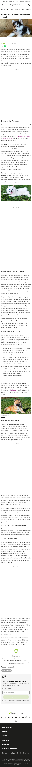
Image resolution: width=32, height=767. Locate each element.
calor (15, 513)
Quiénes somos (7, 727)
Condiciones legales (15, 700)
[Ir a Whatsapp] (26, 717)
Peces (16, 9)
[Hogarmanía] (15, 5)
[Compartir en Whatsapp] (5, 46)
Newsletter (5, 740)
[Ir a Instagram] (9, 717)
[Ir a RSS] (16, 721)
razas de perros (6, 670)
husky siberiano (8, 138)
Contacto (5, 736)
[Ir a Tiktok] (19, 717)
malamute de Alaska (23, 136)
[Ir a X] (6, 717)
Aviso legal (6, 744)
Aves (12, 9)
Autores (4, 731)
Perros (3, 9)
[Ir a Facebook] (2, 717)
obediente (12, 390)
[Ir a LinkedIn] (13, 717)
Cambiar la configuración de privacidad (15, 753)
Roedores (21, 9)
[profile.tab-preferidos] (2, 46)
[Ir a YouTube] (16, 717)
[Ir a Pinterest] (23, 717)
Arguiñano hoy (10, 1)
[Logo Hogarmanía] (16, 713)
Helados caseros (19, 1)
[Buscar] (29, 4)
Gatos (7, 9)
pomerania (6, 125)
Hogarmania (4, 43)
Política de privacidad (9, 749)
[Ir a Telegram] (30, 717)
